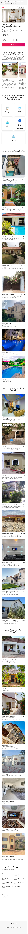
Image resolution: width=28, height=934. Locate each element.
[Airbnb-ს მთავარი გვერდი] (3, 7)
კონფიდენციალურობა (11, 927)
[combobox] (13, 36)
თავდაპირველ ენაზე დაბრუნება (10, 3)
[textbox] (7, 40)
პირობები (19, 927)
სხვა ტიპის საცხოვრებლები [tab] (8, 869)
